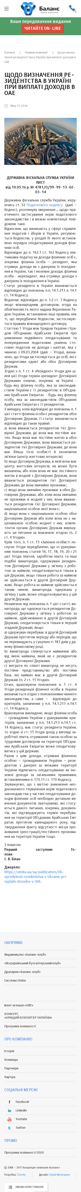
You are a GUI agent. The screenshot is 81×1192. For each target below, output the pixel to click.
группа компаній (41, 8)
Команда (11, 1059)
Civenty (21, 1175)
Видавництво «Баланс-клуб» (25, 954)
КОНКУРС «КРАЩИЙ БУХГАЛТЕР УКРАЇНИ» (28, 1015)
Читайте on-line (42, 29)
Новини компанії (36, 52)
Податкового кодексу (45, 205)
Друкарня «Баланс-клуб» (22, 972)
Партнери (11, 1068)
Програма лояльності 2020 (24, 1152)
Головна (9, 52)
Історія (9, 1051)
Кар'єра (9, 1077)
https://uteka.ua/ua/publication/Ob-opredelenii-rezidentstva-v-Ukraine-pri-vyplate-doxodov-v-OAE (35, 877)
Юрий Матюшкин (59, 1175)
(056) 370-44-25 (72, 9)
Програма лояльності (20, 1026)
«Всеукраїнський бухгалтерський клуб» (32, 963)
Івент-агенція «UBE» (18, 1005)
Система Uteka (15, 980)
